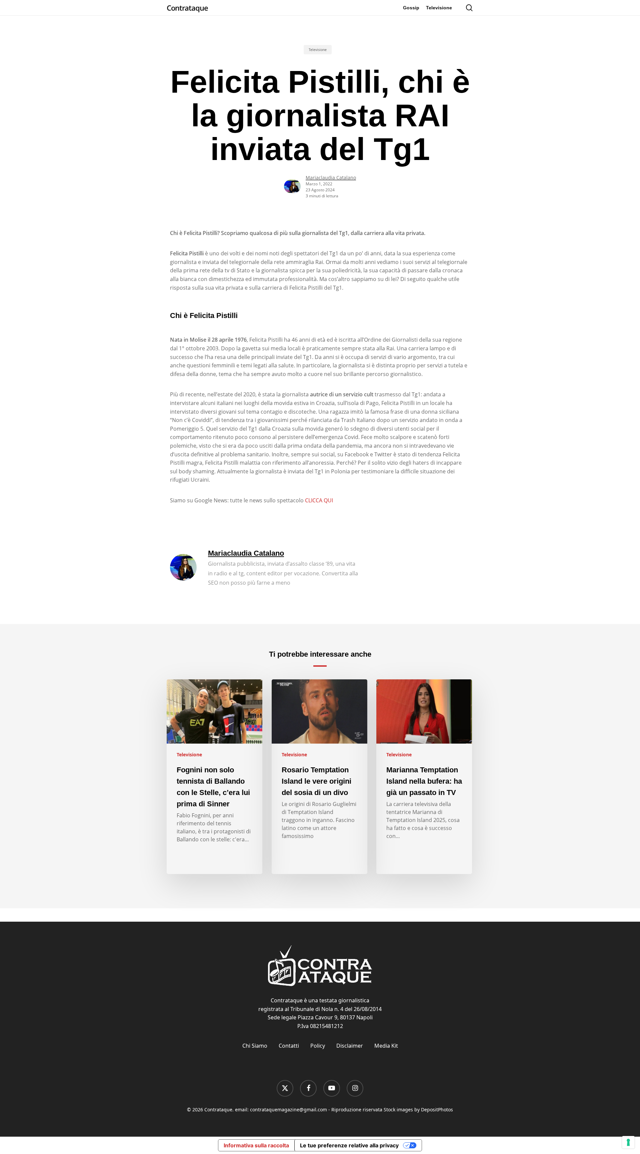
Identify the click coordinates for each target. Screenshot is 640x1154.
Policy (317, 1045)
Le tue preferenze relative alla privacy (349, 1145)
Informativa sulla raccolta (256, 1145)
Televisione (318, 49)
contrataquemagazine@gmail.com (288, 1109)
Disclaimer (349, 1045)
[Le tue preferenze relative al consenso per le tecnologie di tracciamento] (628, 1142)
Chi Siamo (254, 1045)
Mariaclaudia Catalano (331, 177)
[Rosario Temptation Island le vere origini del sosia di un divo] (319, 776)
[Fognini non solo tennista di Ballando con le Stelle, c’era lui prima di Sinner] (214, 776)
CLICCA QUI (319, 500)
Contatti (289, 1045)
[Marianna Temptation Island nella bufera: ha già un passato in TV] (424, 776)
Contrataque (187, 7)
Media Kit (386, 1045)
